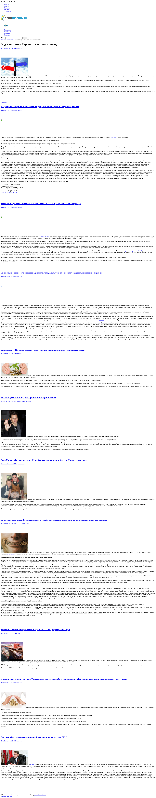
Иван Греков (4, 48)
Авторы (6, 6)
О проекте (7, 11)
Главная (6, 4)
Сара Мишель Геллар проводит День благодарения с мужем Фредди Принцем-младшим (44, 460)
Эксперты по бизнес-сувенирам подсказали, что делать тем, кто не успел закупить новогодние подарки (51, 273)
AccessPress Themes (40, 795)
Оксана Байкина (6, 401)
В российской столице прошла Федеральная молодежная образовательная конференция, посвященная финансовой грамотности (64, 679)
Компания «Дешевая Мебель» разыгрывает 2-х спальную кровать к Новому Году (41, 203)
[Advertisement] (78, 53)
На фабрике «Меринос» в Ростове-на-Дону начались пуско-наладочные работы (40, 106)
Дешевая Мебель (44, 236)
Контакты (7, 8)
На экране (7, 31)
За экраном (7, 30)
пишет (32, 764)
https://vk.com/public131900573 (133, 251)
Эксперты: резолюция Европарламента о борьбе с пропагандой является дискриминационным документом (54, 520)
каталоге (101, 320)
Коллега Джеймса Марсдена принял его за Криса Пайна (28, 397)
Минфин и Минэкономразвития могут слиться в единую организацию (35, 629)
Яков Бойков (5, 110)
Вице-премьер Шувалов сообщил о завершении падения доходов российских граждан (42, 350)
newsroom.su (11, 554)
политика (4, 102)
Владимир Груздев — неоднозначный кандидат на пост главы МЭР (34, 737)
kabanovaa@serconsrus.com (9, 192)
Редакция (7, 9)
